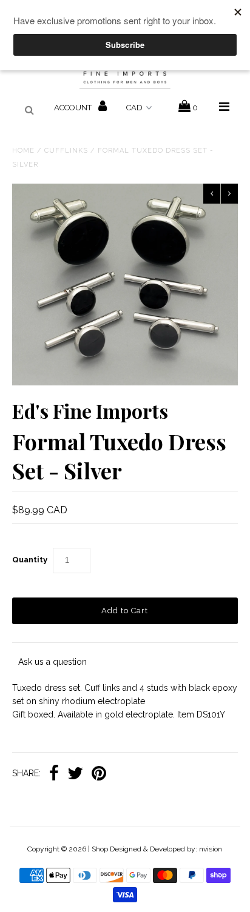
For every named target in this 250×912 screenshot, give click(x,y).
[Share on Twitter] (75, 774)
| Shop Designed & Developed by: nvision (155, 849)
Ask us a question (52, 662)
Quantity (29, 559)
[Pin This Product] (99, 774)
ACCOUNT (73, 107)
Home (23, 151)
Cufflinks (66, 151)
